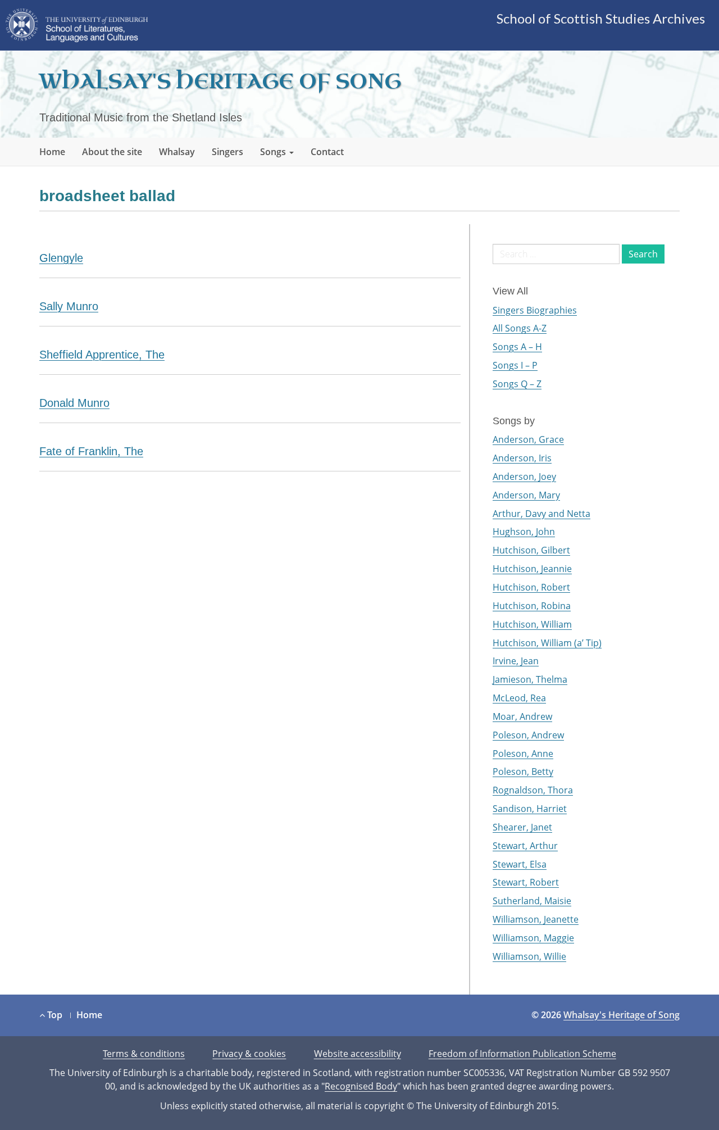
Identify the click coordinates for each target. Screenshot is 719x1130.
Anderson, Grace (528, 439)
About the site (112, 152)
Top (53, 1015)
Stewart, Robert (526, 882)
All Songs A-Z (520, 328)
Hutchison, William (532, 624)
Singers (227, 152)
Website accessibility (357, 1053)
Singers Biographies (535, 310)
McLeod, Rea (519, 698)
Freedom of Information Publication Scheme (522, 1053)
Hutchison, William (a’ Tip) (547, 643)
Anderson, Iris (522, 458)
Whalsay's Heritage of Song (220, 82)
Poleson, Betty (523, 771)
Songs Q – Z (517, 384)
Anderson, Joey (524, 476)
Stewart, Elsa (520, 864)
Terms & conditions (144, 1053)
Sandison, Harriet (530, 808)
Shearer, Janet (522, 827)
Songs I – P (515, 365)
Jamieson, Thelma (530, 679)
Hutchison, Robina (532, 606)
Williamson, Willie (529, 956)
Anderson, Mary (526, 495)
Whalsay (177, 152)
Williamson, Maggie (533, 938)
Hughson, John (524, 531)
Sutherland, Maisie (532, 901)
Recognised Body (361, 1086)
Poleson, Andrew (528, 735)
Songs (274, 152)
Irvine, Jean (516, 661)
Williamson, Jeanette (536, 919)
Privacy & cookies (249, 1053)
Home (52, 152)
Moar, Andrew (522, 716)
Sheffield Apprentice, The (102, 354)
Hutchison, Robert (531, 587)
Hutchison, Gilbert (531, 550)
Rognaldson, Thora (533, 790)
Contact (327, 152)
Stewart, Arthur (525, 845)
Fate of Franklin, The (91, 451)
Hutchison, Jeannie (532, 568)
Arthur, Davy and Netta (541, 513)
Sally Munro (68, 306)
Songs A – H (517, 347)
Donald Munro (74, 403)
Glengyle (61, 258)
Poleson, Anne (523, 753)
